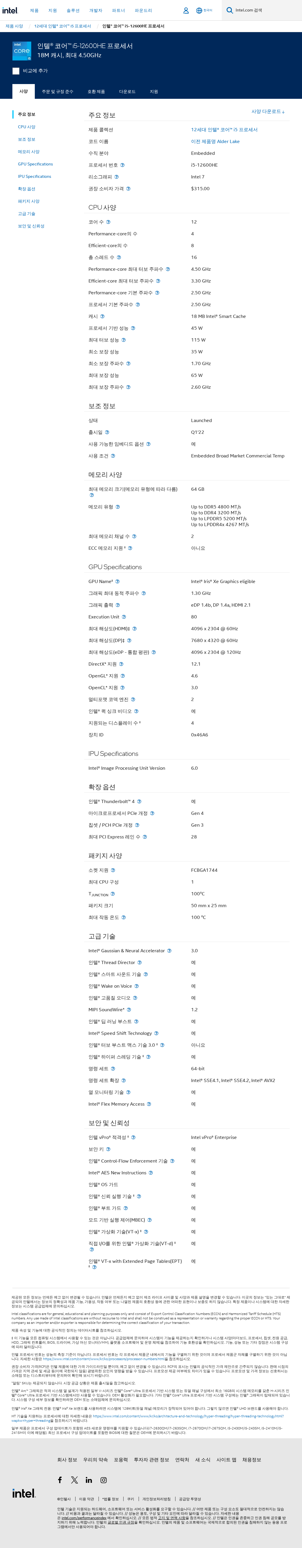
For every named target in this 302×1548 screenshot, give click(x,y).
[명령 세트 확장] (123, 1080)
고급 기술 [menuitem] (26, 213)
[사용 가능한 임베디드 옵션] (148, 443)
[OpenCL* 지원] (122, 687)
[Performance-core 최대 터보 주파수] (168, 269)
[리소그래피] (116, 176)
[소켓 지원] (113, 870)
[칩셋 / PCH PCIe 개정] (137, 825)
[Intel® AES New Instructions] (150, 1172)
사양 (23, 91)
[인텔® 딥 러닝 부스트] (136, 1021)
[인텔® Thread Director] (139, 962)
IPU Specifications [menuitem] (34, 176)
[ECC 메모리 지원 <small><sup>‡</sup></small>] (130, 548)
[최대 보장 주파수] (128, 387)
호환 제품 (96, 91)
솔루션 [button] (73, 10)
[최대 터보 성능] (123, 339)
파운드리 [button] (143, 10)
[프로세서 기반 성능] (133, 328)
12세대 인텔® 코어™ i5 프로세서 (224, 130)
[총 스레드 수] (119, 257)
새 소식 (203, 1460)
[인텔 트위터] (75, 1481)
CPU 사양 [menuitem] (26, 126)
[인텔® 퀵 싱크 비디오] (136, 711)
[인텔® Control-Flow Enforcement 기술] (172, 1160)
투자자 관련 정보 (151, 1460)
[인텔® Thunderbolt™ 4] (139, 801)
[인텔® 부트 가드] (125, 1208)
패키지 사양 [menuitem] (29, 201)
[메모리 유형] (117, 506)
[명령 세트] (113, 1068)
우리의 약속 (95, 1460)
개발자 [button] (96, 10)
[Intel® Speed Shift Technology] (156, 1033)
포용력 (121, 1460)
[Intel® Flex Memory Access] (149, 1104)
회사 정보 (67, 1460)
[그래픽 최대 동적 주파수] (143, 593)
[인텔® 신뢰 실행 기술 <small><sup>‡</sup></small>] (139, 1196)
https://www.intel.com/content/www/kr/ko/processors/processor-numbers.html (104, 1359)
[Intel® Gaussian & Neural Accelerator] (169, 950)
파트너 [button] (118, 10)
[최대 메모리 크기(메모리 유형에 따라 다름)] (91, 495)
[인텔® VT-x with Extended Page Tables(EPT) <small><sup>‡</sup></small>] (94, 1267)
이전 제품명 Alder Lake (215, 142)
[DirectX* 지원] (121, 664)
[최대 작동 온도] (123, 917)
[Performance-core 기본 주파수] (157, 292)
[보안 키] (108, 1149)
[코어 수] (108, 221)
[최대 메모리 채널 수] (134, 536)
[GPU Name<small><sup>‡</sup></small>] (117, 581)
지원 (154, 91)
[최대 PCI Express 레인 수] (145, 836)
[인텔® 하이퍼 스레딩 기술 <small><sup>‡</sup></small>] (148, 1056)
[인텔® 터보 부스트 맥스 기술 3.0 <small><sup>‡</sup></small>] (162, 1045)
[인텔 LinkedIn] (89, 1481)
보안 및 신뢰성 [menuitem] (31, 226)
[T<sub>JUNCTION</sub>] (112, 893)
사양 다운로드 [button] (266, 111)
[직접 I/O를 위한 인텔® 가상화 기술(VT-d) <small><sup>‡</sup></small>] (91, 1249)
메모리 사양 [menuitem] (29, 151)
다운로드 (127, 91)
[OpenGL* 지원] (122, 675)
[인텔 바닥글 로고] (24, 1493)
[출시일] (107, 432)
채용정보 (251, 1460)
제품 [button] (34, 10)
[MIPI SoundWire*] (129, 1009)
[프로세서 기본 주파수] (137, 304)
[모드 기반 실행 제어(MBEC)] (149, 1219)
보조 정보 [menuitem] (26, 139)
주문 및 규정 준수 (57, 91)
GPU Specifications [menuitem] (35, 164)
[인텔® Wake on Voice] (136, 986)
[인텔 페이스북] (60, 1481)
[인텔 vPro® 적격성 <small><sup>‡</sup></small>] (133, 1137)
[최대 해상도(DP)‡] (129, 640)
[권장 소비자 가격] (128, 188)
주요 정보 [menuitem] (26, 114)
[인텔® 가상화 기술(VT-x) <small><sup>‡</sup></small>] (146, 1231)
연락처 (182, 1460)
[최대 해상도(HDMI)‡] (134, 628)
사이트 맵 (226, 1460)
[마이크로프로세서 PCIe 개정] (152, 813)
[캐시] (102, 316)
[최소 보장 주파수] (128, 363)
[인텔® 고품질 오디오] (135, 997)
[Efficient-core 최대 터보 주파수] (158, 280)
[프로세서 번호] (122, 165)
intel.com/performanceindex (84, 1518)
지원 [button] (52, 10)
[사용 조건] (113, 455)
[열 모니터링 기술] (128, 1092)
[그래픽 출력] (117, 605)
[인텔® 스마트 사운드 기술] (145, 974)
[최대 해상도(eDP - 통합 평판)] (153, 652)
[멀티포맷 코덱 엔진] (133, 699)
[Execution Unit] (124, 616)
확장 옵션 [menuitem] (26, 188)
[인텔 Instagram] (104, 1481)
